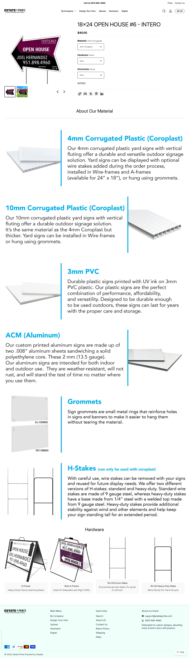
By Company (57, 616)
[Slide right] (64, 91)
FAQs (170, 3)
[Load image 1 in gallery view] (9, 91)
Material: (89, 40)
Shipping (100, 632)
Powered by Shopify (34, 654)
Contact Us (101, 624)
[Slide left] (57, 91)
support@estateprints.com (158, 616)
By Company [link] (67, 11)
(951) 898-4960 (153, 620)
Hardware (55, 628)
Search (99, 616)
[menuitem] (71, 616)
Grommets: (86, 69)
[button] (164, 11)
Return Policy (102, 628)
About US (101, 620)
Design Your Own (59, 620)
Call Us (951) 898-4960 (94, 3)
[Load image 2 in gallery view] (22, 91)
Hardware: (85, 55)
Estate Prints (18, 654)
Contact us (180, 3)
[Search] (164, 11)
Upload (54, 624)
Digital (53, 632)
